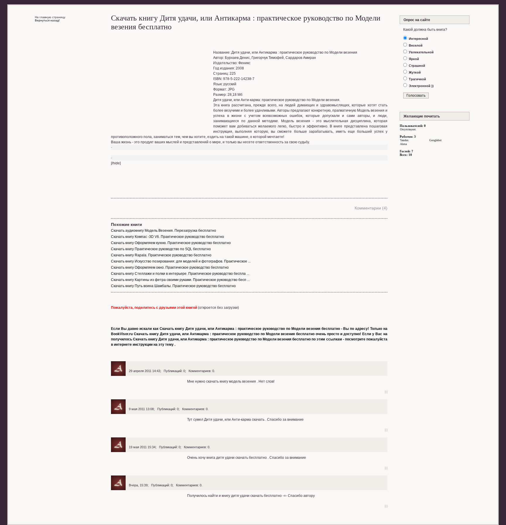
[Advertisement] (161, 87)
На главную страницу (50, 17)
